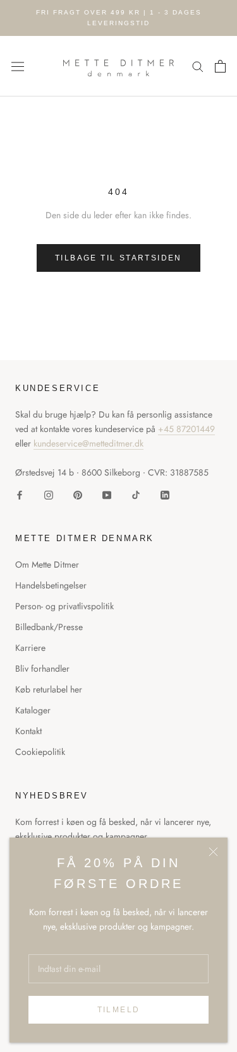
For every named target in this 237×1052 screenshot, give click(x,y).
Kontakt (28, 731)
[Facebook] (19, 494)
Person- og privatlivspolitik (64, 606)
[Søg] (198, 66)
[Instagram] (48, 494)
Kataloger (33, 710)
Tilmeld (118, 1009)
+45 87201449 (186, 429)
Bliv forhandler (42, 668)
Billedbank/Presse (49, 627)
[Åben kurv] (220, 66)
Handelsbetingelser (51, 585)
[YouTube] (106, 494)
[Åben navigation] (17, 66)
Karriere (30, 647)
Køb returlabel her (48, 689)
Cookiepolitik (40, 751)
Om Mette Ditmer (47, 564)
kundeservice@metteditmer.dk (88, 443)
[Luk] (213, 851)
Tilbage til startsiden (118, 258)
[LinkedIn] (165, 494)
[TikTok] (135, 494)
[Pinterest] (77, 494)
